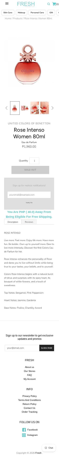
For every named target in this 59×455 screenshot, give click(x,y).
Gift (51, 12)
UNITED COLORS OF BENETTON (29, 123)
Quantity (23, 160)
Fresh (38, 453)
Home (8, 18)
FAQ (29, 375)
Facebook (32, 429)
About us (29, 367)
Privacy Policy (29, 396)
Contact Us (29, 408)
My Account (30, 379)
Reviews (29, 222)
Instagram (32, 435)
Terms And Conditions (29, 400)
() (57, 4)
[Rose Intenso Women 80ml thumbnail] (15, 108)
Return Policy (29, 404)
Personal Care (37, 12)
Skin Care (7, 12)
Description (13, 222)
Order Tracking (29, 411)
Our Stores (29, 371)
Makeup (21, 12)
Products (17, 18)
